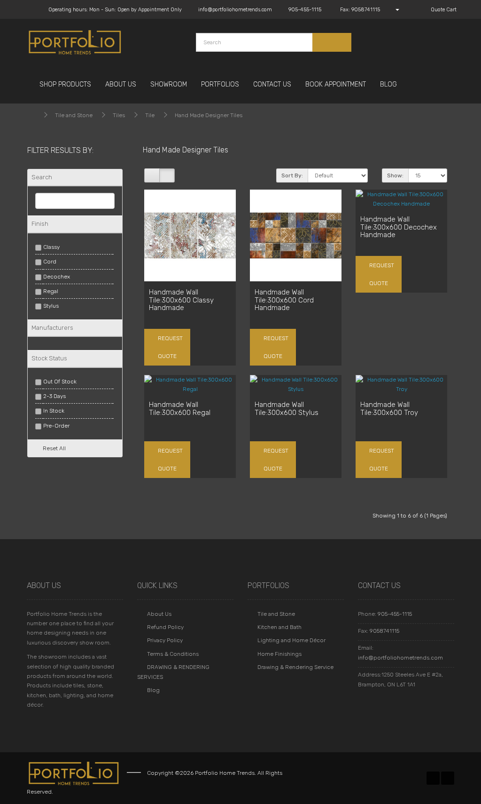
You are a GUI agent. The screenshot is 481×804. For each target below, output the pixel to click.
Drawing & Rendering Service (295, 667)
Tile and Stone (74, 115)
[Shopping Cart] (409, 10)
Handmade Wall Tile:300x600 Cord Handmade (284, 300)
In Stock (53, 410)
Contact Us (272, 84)
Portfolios (220, 84)
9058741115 (384, 631)
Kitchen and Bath (279, 627)
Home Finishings (279, 654)
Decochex (56, 276)
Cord (49, 261)
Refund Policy (165, 627)
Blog (388, 84)
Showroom (168, 84)
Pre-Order (56, 425)
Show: (395, 175)
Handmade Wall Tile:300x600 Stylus (286, 408)
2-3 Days (54, 396)
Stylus (51, 305)
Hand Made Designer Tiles (208, 115)
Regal (50, 291)
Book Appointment (335, 84)
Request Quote (169, 347)
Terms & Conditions (173, 654)
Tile (150, 115)
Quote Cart (443, 10)
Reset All (54, 448)
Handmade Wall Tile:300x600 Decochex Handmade (398, 227)
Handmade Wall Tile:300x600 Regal (179, 408)
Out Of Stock (60, 381)
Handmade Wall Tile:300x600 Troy (389, 408)
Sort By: (292, 175)
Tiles (119, 115)
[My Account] (392, 10)
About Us (120, 84)
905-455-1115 (395, 614)
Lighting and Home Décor (291, 640)
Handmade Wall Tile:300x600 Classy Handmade (181, 300)
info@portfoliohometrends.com (400, 657)
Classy (51, 247)
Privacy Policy (165, 640)
